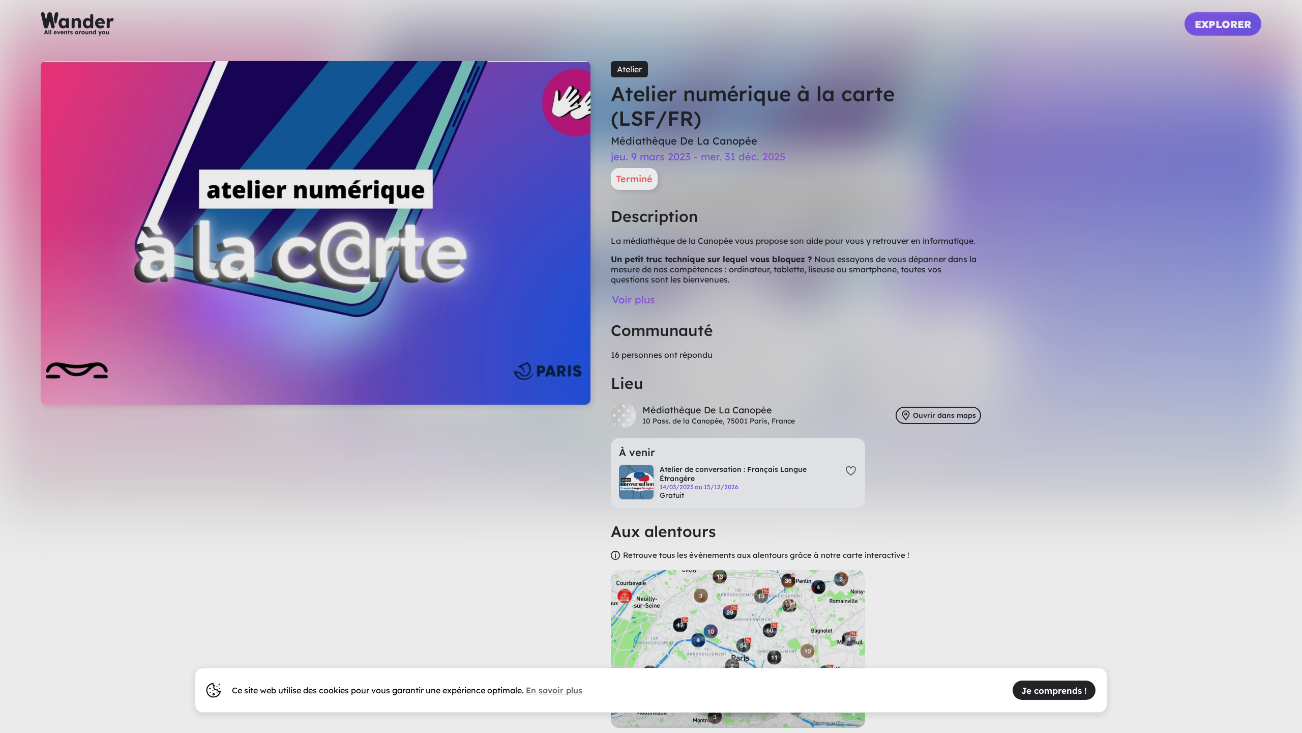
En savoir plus (554, 690)
